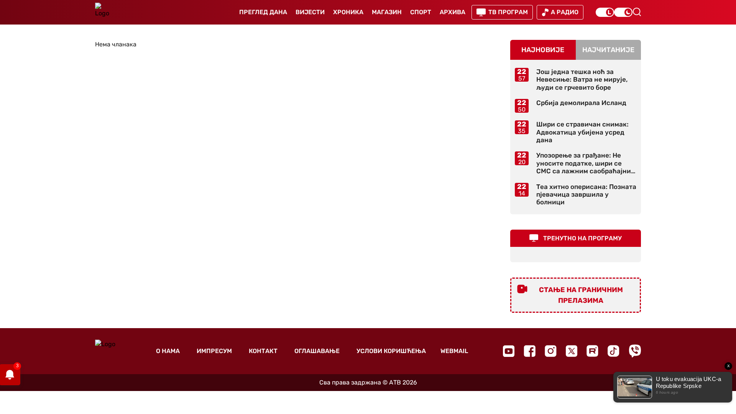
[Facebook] (530, 351)
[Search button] (636, 12)
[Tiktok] (613, 351)
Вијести (310, 12)
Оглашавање (317, 351)
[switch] (605, 12)
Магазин (387, 12)
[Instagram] (551, 351)
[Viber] (635, 351)
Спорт (420, 12)
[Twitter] (571, 351)
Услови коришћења (391, 351)
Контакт (263, 351)
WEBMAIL (454, 351)
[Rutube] (592, 351)
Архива (452, 12)
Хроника (348, 12)
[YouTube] (508, 351)
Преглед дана (263, 12)
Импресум (214, 351)
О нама (168, 351)
